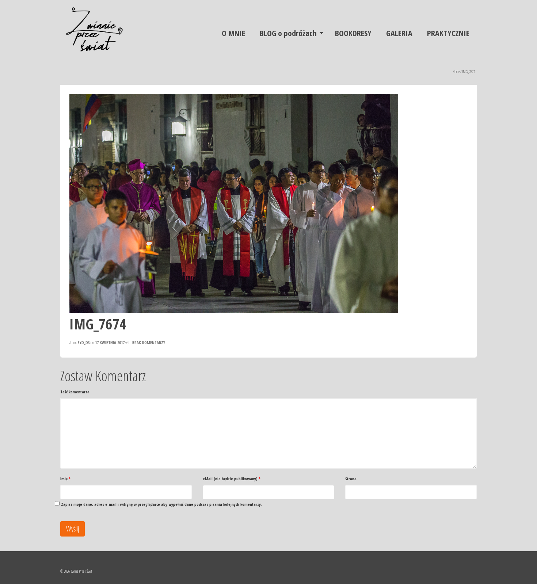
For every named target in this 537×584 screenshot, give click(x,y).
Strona (351, 478)
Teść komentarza (75, 391)
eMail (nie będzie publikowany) (231, 478)
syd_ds (84, 342)
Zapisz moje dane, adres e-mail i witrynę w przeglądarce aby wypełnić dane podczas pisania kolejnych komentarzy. (161, 504)
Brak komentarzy (148, 342)
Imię (65, 478)
